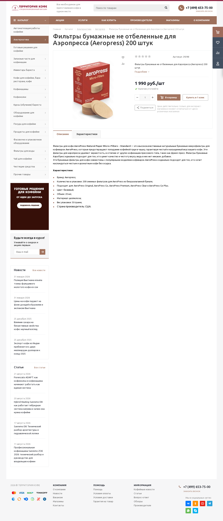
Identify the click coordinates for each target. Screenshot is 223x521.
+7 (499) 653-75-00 (199, 7)
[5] (149, 56)
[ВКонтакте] (188, 503)
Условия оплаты (102, 493)
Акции (60, 20)
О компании (202, 20)
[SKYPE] (195, 510)
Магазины (172, 20)
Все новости (39, 270)
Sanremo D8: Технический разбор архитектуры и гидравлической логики (27, 430)
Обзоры (138, 501)
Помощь (99, 485)
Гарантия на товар (103, 501)
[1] (136, 56)
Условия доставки (103, 497)
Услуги (82, 20)
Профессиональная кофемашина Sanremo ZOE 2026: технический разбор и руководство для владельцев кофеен (29, 454)
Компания (59, 485)
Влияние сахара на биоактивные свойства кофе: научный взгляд (26, 325)
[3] (143, 56)
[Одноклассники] (195, 503)
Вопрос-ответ (141, 497)
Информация (142, 485)
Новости (57, 493)
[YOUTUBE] (202, 503)
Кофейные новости (144, 489)
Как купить (109, 20)
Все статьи (39, 367)
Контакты (58, 505)
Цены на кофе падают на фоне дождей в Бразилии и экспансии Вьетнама (28, 304)
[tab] (142, 71)
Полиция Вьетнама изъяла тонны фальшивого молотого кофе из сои (28, 283)
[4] (146, 56)
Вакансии (58, 497)
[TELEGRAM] (209, 503)
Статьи (138, 493)
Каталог (23, 20)
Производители (141, 20)
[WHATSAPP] (188, 510)
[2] (139, 56)
